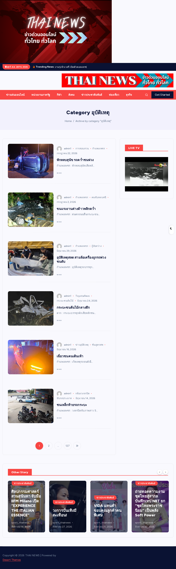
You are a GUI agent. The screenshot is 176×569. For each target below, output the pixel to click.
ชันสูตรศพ (97, 348)
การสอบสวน (82, 152)
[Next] (165, 475)
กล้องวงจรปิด (82, 397)
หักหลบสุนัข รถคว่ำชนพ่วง (75, 164)
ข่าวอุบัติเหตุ (82, 348)
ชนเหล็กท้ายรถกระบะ (72, 409)
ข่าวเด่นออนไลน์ (15, 98)
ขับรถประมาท (64, 402)
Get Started (162, 98)
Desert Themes (12, 563)
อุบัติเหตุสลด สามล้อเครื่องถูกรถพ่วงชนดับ (81, 263)
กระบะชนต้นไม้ (65, 304)
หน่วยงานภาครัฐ (40, 98)
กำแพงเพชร (98, 152)
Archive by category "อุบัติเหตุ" (93, 125)
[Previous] (159, 475)
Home (68, 125)
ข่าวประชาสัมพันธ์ (91, 98)
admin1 (68, 152)
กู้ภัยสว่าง (97, 250)
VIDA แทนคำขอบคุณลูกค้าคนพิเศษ (66, 514)
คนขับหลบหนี (99, 201)
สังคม (71, 98)
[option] (26, 510)
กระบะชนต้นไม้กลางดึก (73, 311)
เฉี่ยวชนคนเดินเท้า (70, 360)
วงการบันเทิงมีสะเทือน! (23, 517)
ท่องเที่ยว (114, 98)
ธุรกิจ (129, 98)
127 (68, 449)
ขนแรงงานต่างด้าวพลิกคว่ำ (76, 213)
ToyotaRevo (82, 299)
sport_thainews (20, 526)
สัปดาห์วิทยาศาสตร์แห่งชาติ (148, 514)
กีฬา (59, 98)
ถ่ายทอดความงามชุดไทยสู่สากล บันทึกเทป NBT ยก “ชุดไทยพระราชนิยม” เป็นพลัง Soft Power (109, 507)
